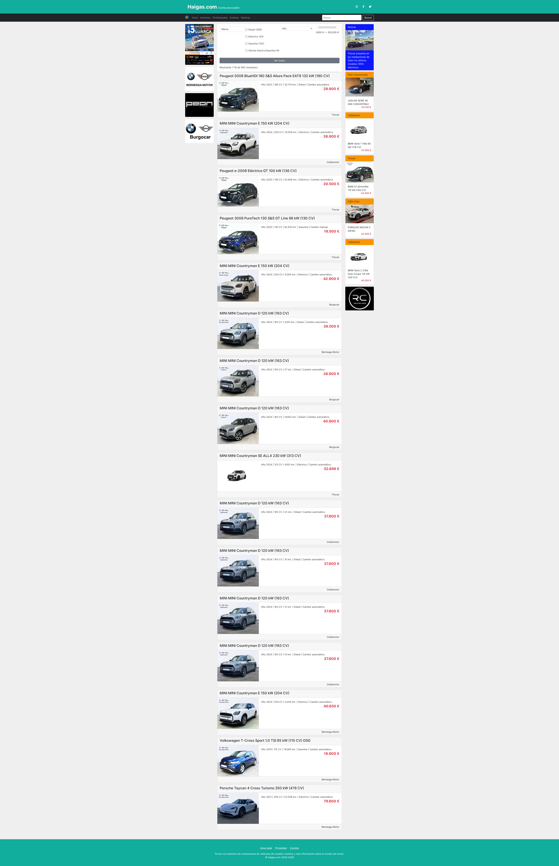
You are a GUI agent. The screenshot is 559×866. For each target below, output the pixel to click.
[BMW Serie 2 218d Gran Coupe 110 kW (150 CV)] (359, 255)
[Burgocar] (199, 131)
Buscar (368, 17)
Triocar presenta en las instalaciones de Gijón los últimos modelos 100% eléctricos (358, 60)
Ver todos (279, 60)
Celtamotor (333, 162)
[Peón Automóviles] (199, 105)
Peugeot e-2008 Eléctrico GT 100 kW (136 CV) (258, 171)
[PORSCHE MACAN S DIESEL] (359, 213)
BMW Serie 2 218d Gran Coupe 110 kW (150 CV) (358, 274)
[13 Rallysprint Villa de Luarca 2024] (199, 44)
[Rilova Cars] (359, 298)
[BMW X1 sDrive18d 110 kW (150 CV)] (359, 172)
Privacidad (281, 848)
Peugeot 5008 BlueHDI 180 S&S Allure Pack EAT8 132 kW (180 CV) (275, 76)
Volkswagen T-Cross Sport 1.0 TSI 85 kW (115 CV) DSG (265, 740)
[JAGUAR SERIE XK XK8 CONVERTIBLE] (359, 87)
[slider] (317, 27)
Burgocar (334, 304)
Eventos (234, 17)
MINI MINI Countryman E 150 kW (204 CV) (254, 123)
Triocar (335, 114)
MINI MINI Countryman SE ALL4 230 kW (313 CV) (260, 456)
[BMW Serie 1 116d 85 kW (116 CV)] (359, 129)
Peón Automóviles (358, 74)
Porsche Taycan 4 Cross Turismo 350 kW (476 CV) (262, 788)
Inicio (195, 17)
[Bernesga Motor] (199, 79)
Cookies (294, 848)
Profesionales (220, 17)
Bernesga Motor (330, 352)
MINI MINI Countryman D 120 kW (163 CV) (254, 313)
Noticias (245, 17)
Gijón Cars (353, 201)
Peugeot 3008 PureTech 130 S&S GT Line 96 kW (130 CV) (267, 218)
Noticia (352, 27)
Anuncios (205, 17)
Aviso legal (266, 848)
